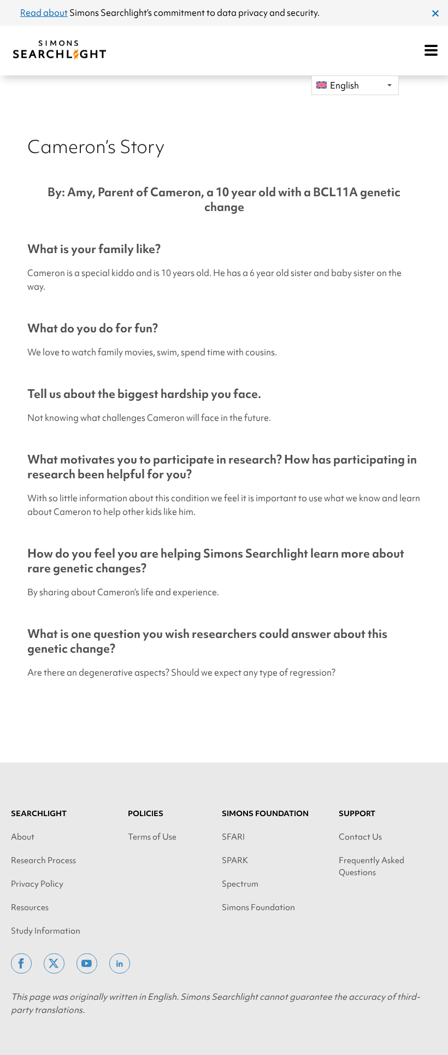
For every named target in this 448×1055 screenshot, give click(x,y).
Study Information (45, 930)
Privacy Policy (37, 883)
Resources (30, 907)
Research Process (43, 860)
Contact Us (360, 836)
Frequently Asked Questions (371, 866)
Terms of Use (152, 836)
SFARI (233, 836)
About (22, 836)
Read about (44, 13)
